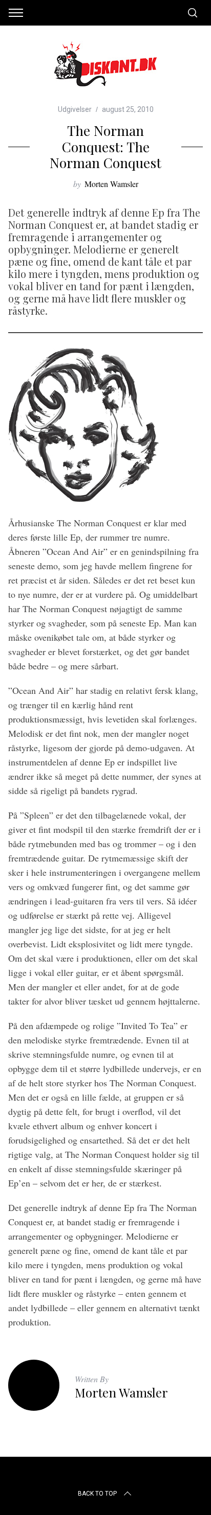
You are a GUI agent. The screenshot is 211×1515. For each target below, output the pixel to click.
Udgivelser (75, 109)
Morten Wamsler (111, 183)
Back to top (97, 1493)
